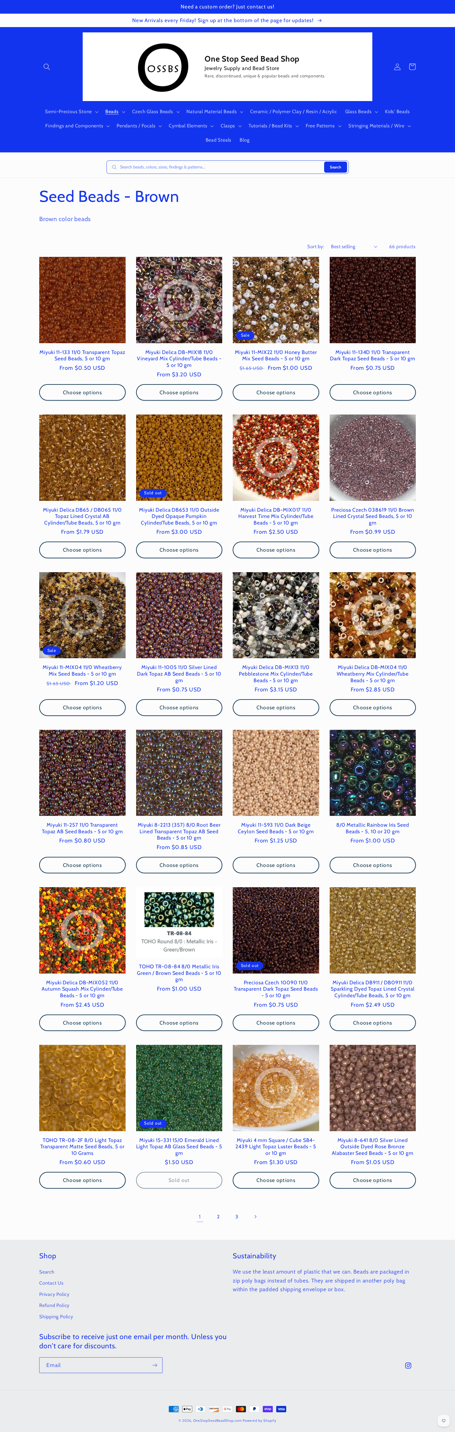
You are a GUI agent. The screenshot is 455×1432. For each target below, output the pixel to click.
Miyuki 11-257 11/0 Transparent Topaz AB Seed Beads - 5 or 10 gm (82, 828)
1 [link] (200, 1216)
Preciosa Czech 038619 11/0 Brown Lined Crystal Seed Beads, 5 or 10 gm (372, 516)
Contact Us (51, 1283)
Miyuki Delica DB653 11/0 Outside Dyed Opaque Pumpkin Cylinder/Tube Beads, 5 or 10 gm (179, 516)
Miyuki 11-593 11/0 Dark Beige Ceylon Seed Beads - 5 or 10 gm (276, 828)
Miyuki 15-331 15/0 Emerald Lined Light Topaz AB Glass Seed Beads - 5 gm (179, 1146)
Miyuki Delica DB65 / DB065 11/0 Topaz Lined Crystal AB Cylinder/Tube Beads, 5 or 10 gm (82, 516)
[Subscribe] (154, 1365)
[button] (46, 66)
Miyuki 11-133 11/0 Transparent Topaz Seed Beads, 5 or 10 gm (82, 355)
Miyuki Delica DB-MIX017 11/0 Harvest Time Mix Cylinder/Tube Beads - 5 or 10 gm (276, 516)
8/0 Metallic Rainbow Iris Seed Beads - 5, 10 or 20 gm (372, 828)
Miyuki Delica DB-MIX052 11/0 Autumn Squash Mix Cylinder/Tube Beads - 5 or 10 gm (82, 989)
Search (335, 167)
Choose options (82, 392)
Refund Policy (54, 1305)
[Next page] (255, 1216)
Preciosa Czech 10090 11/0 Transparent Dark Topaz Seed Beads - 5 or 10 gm (276, 989)
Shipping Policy (56, 1317)
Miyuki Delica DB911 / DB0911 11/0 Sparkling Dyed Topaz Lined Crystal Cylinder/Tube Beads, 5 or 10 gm (373, 989)
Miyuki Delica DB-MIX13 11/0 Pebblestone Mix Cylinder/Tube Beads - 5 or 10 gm (276, 673)
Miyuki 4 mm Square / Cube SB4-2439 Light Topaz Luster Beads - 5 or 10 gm (275, 1146)
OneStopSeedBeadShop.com (217, 1420)
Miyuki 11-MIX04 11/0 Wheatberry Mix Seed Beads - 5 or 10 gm (82, 670)
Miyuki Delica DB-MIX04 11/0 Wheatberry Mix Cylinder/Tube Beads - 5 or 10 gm (373, 673)
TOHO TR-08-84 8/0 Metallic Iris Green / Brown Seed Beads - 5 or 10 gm (179, 972)
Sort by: (315, 246)
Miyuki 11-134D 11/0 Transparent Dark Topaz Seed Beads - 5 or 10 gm (372, 355)
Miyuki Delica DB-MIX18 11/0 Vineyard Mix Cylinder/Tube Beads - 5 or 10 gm (179, 358)
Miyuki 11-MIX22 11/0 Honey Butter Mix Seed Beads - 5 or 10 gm (276, 355)
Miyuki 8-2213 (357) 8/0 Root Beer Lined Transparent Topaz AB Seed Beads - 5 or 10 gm (179, 831)
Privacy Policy (54, 1294)
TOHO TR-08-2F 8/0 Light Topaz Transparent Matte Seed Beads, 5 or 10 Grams (82, 1146)
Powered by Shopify (259, 1420)
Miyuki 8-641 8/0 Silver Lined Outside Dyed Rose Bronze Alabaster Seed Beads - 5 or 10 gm (372, 1146)
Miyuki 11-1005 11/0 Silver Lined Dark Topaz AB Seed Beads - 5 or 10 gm (179, 673)
